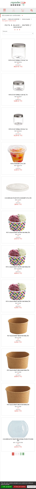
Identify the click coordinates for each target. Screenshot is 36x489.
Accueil (4, 19)
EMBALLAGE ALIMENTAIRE (14, 19)
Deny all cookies (20, 486)
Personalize (31, 486)
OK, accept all (7, 486)
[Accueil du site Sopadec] (18, 3)
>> (23, 454)
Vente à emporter (26, 19)
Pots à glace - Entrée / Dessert (9, 20)
